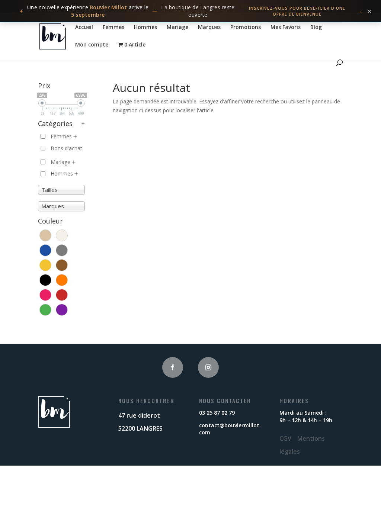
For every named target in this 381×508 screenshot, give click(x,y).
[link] (190, 11)
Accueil (84, 27)
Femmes (113, 27)
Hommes (145, 27)
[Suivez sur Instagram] (208, 367)
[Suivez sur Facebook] (172, 367)
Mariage (177, 27)
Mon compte (91, 45)
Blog (316, 27)
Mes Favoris (285, 27)
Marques (209, 27)
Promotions (245, 27)
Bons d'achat (66, 148)
